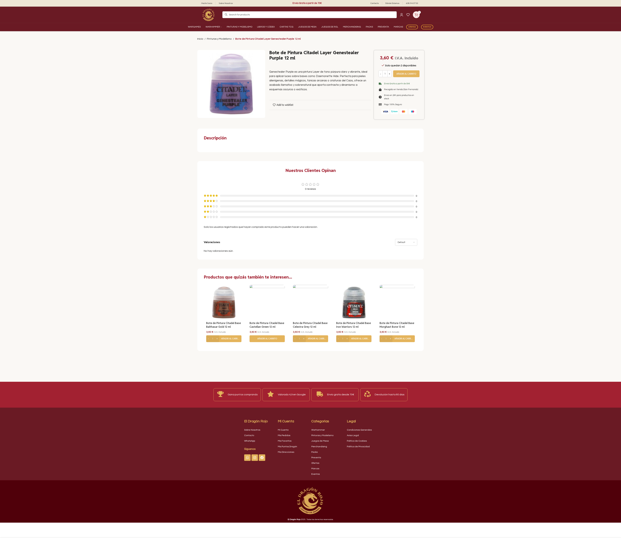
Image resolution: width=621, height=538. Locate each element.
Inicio (200, 39)
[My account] (401, 14)
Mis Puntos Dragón (287, 446)
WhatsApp (249, 441)
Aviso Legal (353, 435)
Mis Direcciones (286, 452)
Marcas (315, 468)
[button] (223, 338)
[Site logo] (208, 14)
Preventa (316, 457)
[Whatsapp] (247, 457)
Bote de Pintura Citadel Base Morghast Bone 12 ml (397, 324)
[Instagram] (254, 457)
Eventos (427, 27)
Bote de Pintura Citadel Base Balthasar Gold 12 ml (223, 324)
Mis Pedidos (284, 435)
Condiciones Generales (359, 430)
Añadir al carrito (406, 73)
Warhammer (318, 430)
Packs (314, 452)
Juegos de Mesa (320, 441)
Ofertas (412, 27)
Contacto (249, 435)
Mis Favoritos (284, 441)
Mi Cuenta (283, 430)
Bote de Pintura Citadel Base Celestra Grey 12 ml (310, 324)
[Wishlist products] (408, 14)
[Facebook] (262, 457)
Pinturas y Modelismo (219, 39)
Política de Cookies (357, 441)
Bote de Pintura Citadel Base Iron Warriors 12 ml (353, 324)
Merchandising (319, 446)
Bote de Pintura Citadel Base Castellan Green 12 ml (267, 324)
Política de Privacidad (358, 446)
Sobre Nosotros (252, 430)
